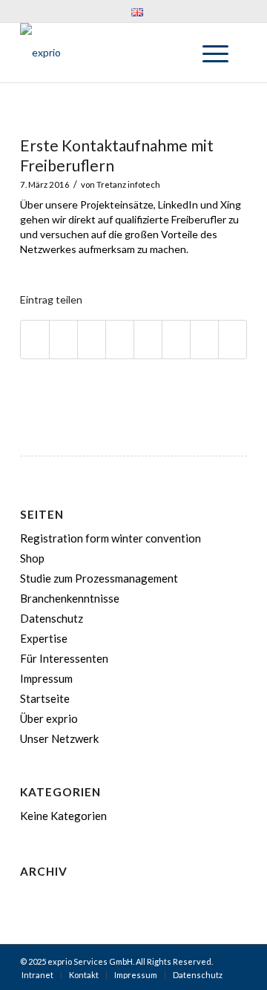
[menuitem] (137, 11)
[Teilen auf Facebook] (35, 339)
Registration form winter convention (110, 538)
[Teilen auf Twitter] (63, 339)
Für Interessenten (64, 658)
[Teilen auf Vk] (176, 339)
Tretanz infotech (128, 184)
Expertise (43, 638)
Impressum (46, 678)
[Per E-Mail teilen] (232, 339)
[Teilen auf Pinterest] (91, 339)
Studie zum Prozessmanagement (99, 578)
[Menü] (208, 52)
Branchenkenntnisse (69, 598)
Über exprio (49, 718)
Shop (32, 558)
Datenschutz (51, 618)
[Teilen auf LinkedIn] (120, 339)
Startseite (45, 698)
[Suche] (173, 52)
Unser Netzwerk (59, 738)
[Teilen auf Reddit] (204, 339)
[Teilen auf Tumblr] (148, 339)
